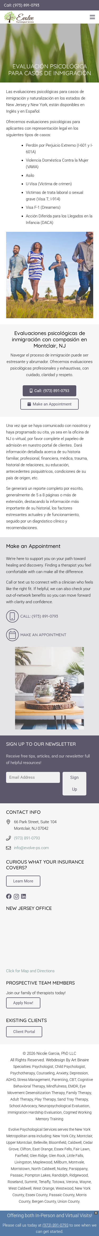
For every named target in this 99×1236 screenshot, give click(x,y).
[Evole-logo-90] (19, 17)
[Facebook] (9, 896)
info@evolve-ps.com (31, 847)
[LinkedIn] (23, 896)
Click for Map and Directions (30, 971)
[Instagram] (16, 897)
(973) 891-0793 (27, 838)
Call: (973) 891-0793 (39, 616)
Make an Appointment (43, 634)
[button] (92, 17)
